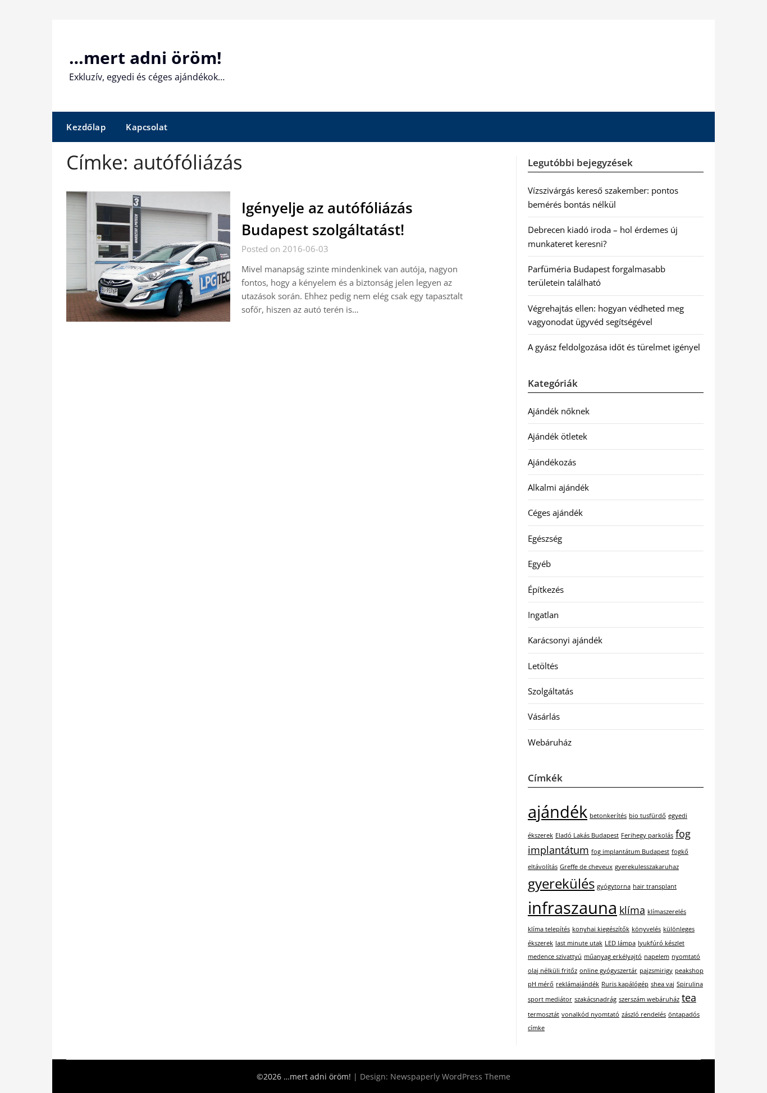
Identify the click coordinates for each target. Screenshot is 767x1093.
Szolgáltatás (550, 691)
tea (689, 997)
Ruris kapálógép (625, 984)
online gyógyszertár (608, 971)
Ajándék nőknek (559, 411)
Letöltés (543, 665)
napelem (656, 957)
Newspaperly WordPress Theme (450, 1076)
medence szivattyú (555, 957)
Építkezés (546, 589)
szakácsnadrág (595, 999)
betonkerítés (608, 816)
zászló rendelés (644, 1014)
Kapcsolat (147, 126)
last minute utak (578, 943)
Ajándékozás (552, 462)
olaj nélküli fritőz (552, 971)
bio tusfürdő (647, 816)
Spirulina (690, 984)
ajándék (557, 812)
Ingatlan (543, 614)
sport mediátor (550, 999)
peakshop (689, 971)
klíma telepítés (549, 929)
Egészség (545, 538)
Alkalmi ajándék (558, 487)
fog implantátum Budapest (630, 852)
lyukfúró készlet (661, 943)
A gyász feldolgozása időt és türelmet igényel (614, 347)
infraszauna (572, 908)
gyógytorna (614, 886)
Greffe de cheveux (586, 867)
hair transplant (655, 886)
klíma (632, 910)
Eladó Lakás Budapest (587, 835)
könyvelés (646, 929)
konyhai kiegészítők (600, 929)
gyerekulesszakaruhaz (647, 867)
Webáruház (550, 742)
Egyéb (539, 563)
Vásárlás (544, 716)
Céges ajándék (555, 512)
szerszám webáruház (649, 999)
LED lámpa (620, 943)
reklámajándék (577, 984)
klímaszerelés (666, 912)
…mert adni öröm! (145, 57)
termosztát (543, 1014)
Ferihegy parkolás (647, 835)
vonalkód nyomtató (590, 1014)
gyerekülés (561, 883)
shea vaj (662, 984)
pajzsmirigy (656, 971)
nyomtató (686, 957)
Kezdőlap (86, 126)
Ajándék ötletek (557, 436)
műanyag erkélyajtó (613, 957)
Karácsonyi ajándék (565, 640)
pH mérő (541, 984)
